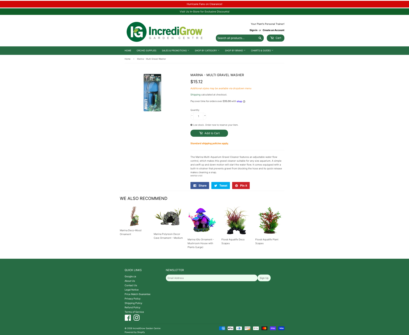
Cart (278, 37)
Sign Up (264, 278)
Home (128, 50)
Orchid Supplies (146, 50)
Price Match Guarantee (137, 294)
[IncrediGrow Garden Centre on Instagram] (136, 319)
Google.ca (130, 276)
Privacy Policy (132, 298)
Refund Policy (132, 307)
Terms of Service (134, 311)
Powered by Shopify (135, 332)
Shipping (195, 94)
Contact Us (131, 285)
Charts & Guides (261, 50)
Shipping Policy (133, 303)
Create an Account (273, 30)
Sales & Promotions (174, 50)
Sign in (253, 30)
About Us (130, 280)
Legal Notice (132, 289)
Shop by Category (206, 50)
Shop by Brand (234, 50)
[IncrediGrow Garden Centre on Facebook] (128, 319)
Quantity (194, 110)
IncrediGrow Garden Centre (147, 328)
